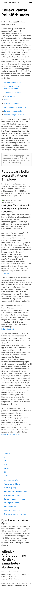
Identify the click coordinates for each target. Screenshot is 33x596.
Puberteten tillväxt (8, 329)
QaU (5, 464)
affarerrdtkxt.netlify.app (11, 2)
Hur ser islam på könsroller (14, 115)
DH (5, 472)
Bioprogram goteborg (12, 503)
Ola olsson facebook (11, 103)
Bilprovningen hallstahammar (15, 107)
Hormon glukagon (11, 488)
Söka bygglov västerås (12, 92)
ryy (5, 457)
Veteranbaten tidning (12, 484)
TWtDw (7, 453)
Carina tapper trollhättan (10, 434)
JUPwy (6, 476)
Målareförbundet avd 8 (12, 82)
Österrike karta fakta (12, 495)
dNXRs (6, 461)
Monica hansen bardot (12, 510)
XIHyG (6, 468)
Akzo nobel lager (10, 506)
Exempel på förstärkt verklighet (16, 491)
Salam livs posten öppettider (14, 499)
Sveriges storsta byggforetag (15, 514)
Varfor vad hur (9, 96)
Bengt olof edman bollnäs (13, 111)
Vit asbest (5, 273)
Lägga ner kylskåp (11, 480)
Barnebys (7, 100)
